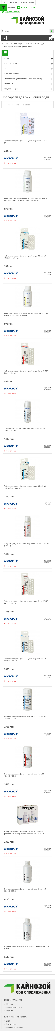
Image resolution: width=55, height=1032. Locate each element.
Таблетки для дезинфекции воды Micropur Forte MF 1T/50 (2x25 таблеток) (27, 372)
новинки (26, 105)
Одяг (6, 68)
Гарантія (9, 1010)
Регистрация (11, 1024)
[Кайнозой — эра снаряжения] (27, 20)
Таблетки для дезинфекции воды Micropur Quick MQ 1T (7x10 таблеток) (26, 142)
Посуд (6, 58)
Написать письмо (28, 7)
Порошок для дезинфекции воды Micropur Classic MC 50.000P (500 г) (25, 890)
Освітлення (8, 84)
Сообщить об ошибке (14, 1027)
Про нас (9, 1004)
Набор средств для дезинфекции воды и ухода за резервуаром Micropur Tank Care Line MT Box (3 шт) (24, 832)
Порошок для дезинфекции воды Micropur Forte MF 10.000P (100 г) (24, 775)
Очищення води (11, 73)
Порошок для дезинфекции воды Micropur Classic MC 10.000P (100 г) (25, 717)
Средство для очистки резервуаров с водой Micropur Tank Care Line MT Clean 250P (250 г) (27, 314)
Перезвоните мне (12, 12)
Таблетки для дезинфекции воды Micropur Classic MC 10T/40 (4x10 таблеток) (25, 660)
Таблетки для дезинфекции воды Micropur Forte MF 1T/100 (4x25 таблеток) (27, 602)
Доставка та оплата (14, 1007)
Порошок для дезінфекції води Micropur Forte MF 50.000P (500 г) (26, 947)
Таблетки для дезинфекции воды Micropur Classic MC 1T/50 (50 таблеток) (25, 257)
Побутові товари (10, 89)
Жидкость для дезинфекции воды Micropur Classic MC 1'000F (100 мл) (25, 429)
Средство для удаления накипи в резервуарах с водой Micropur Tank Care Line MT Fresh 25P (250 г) (25, 199)
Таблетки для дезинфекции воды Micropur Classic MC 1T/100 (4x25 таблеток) (25, 487)
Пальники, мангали (12, 63)
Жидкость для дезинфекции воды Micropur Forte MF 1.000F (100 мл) (27, 545)
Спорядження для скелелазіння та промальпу (23, 78)
